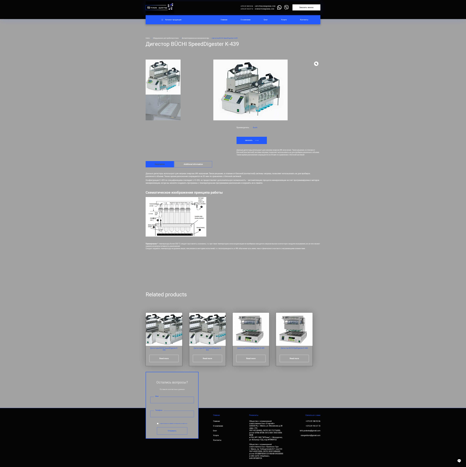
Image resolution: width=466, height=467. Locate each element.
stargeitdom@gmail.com (264, 9)
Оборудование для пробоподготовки (166, 38)
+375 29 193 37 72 (247, 9)
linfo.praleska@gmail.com (265, 6)
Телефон (158, 410)
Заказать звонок (306, 7)
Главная (224, 20)
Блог (266, 20)
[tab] (160, 164)
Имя (157, 396)
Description (160, 164)
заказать (249, 140)
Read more (164, 358)
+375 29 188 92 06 (247, 6)
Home (148, 38)
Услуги (284, 20)
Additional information (193, 164)
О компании (245, 20)
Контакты (304, 20)
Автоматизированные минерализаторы (195, 38)
